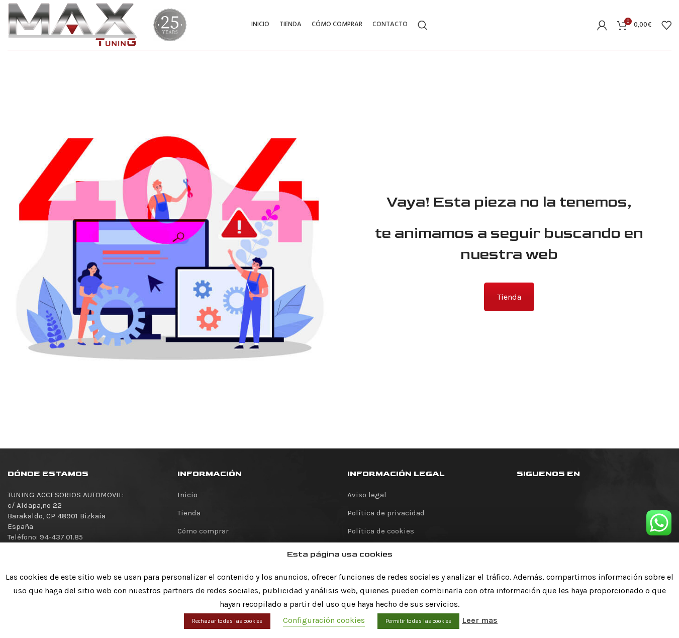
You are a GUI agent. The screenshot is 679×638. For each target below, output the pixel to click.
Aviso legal (366, 494)
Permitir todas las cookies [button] (418, 621)
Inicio (187, 494)
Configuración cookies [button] (324, 620)
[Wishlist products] (666, 25)
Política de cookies (380, 530)
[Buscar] (423, 25)
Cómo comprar (203, 530)
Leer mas (480, 620)
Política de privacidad (386, 512)
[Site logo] (73, 24)
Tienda (509, 297)
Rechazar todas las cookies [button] (227, 621)
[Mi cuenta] (602, 25)
